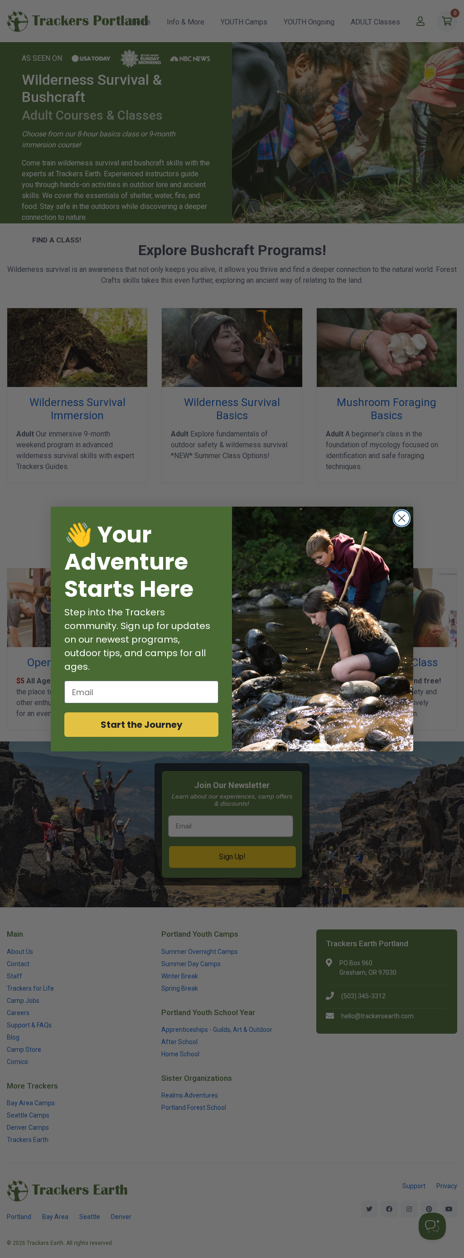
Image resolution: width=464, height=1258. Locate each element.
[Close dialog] (402, 518)
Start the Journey (142, 724)
